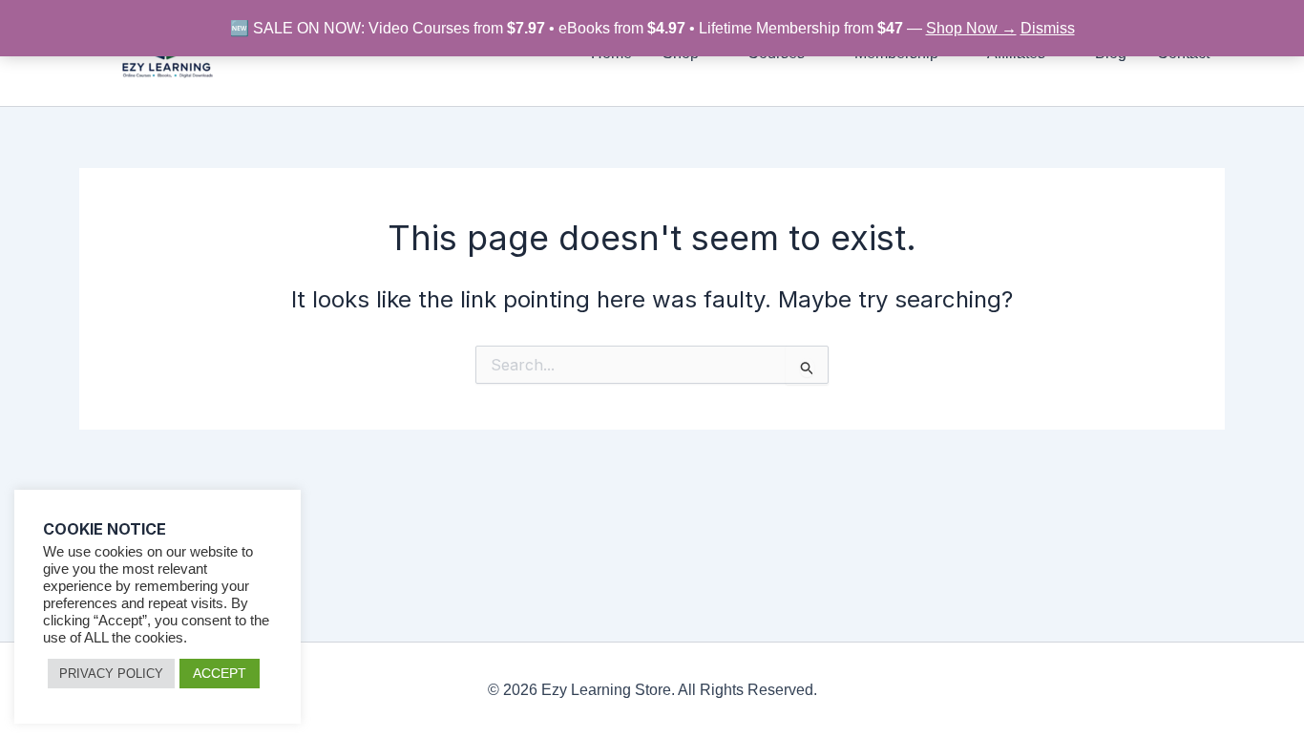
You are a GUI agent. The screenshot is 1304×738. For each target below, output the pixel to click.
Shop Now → (971, 28)
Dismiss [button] (1047, 28)
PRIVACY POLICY (111, 673)
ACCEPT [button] (219, 673)
